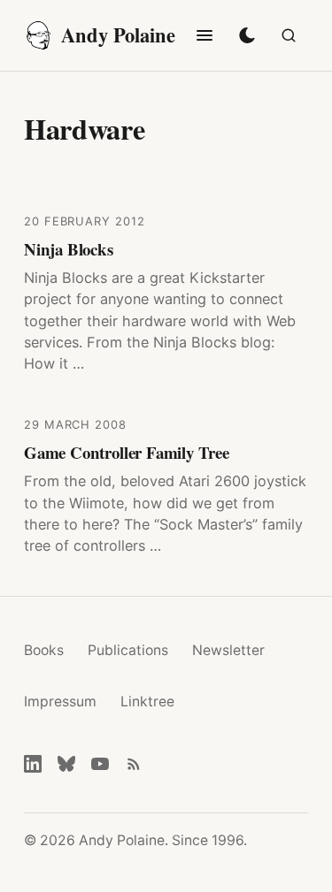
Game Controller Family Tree (126, 452)
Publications (128, 650)
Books (44, 650)
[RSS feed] (134, 764)
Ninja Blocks (68, 249)
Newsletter (228, 650)
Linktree (147, 701)
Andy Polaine (118, 35)
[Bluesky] (66, 764)
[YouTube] (100, 764)
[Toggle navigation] (204, 35)
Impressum (60, 701)
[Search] (288, 35)
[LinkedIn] (33, 764)
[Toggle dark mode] (247, 35)
